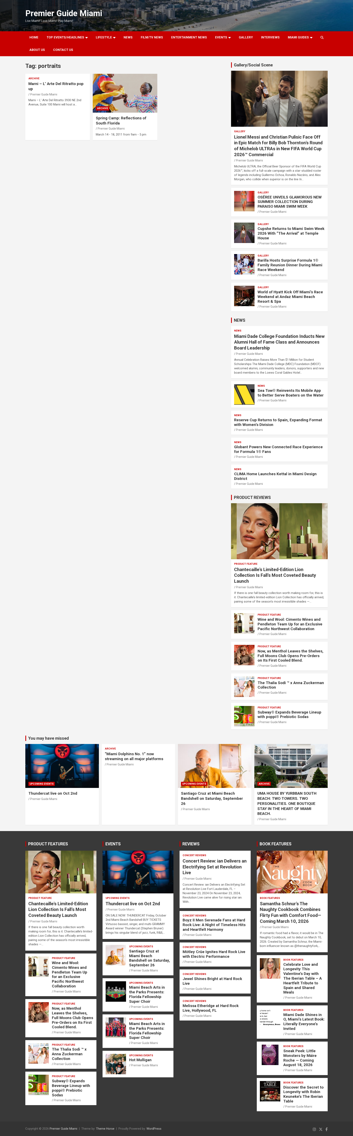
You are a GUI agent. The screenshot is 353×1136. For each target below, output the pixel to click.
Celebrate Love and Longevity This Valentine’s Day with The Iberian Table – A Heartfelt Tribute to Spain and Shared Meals (302, 978)
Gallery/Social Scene (253, 65)
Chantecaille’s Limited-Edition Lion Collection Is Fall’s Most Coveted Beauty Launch (275, 575)
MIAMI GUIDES (298, 37)
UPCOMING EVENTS (42, 783)
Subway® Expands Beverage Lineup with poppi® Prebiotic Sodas (289, 714)
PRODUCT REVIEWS (252, 497)
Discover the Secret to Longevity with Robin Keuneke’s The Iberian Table (303, 1094)
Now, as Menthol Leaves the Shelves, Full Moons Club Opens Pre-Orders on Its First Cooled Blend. (290, 656)
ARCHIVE (33, 78)
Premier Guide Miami (63, 13)
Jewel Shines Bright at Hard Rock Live (212, 981)
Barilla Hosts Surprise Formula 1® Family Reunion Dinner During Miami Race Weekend (290, 265)
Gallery (239, 131)
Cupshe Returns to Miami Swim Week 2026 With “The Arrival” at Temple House (291, 233)
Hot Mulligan (140, 1060)
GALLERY (246, 37)
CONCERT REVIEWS (194, 855)
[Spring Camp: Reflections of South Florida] (125, 93)
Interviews (270, 37)
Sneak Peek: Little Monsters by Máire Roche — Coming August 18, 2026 (300, 1058)
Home (33, 37)
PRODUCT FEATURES (48, 843)
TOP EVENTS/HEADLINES (65, 37)
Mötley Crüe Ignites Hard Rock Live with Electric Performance (214, 954)
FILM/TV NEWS (152, 37)
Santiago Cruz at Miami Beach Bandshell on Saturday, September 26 (212, 798)
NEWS (128, 37)
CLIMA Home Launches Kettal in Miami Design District (275, 476)
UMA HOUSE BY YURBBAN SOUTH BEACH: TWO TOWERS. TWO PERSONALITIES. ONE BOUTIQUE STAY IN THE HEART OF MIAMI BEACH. (286, 803)
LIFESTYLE (104, 37)
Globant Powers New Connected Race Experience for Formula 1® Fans (278, 449)
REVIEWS (191, 843)
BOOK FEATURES (276, 843)
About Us (37, 50)
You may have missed (48, 738)
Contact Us (63, 50)
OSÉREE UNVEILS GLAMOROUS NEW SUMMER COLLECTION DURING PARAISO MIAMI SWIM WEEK (290, 202)
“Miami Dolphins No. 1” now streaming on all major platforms (134, 756)
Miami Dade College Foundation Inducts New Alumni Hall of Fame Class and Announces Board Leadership (279, 342)
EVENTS (221, 37)
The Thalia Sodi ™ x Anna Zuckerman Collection (291, 685)
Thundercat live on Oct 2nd (52, 793)
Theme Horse (105, 1128)
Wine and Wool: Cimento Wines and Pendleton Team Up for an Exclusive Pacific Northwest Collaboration (290, 624)
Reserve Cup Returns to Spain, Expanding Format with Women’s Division (278, 422)
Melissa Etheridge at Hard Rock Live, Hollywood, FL (211, 1008)
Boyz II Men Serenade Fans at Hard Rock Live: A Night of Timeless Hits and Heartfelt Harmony (214, 925)
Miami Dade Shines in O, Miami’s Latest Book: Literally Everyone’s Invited (304, 1021)
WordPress (153, 1128)
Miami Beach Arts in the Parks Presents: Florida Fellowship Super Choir (147, 994)
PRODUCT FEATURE (245, 563)
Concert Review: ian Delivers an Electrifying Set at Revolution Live (215, 866)
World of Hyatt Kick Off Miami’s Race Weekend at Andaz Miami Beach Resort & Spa (290, 297)
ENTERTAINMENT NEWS (189, 37)
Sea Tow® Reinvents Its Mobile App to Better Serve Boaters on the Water (291, 393)
